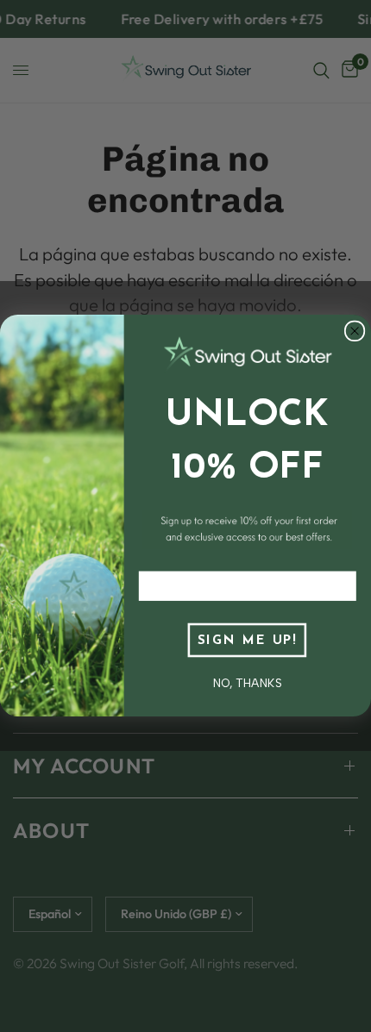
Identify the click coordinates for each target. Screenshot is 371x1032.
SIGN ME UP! (247, 641)
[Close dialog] (355, 331)
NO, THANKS (247, 683)
